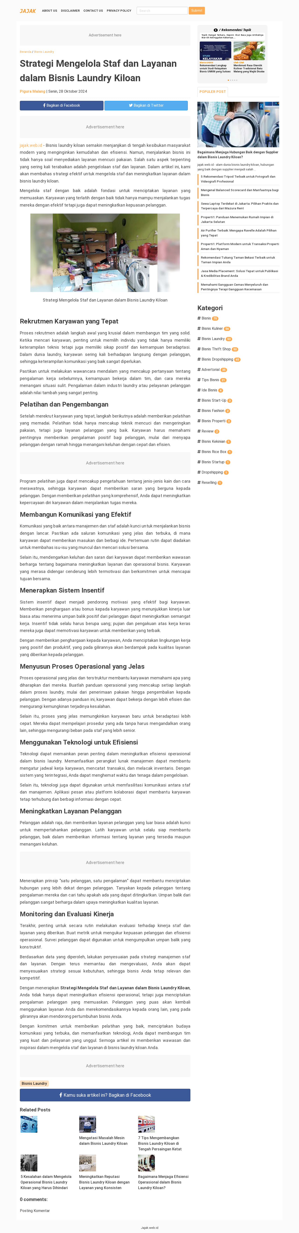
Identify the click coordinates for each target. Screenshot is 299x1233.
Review (210, 431)
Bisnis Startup (215, 462)
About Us (49, 10)
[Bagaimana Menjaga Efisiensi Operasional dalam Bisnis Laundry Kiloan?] (146, 1163)
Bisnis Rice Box (216, 452)
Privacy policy (119, 10)
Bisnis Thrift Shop (219, 349)
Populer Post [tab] (212, 92)
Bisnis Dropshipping (220, 359)
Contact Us (93, 10)
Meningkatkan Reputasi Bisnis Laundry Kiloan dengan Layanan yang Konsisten (104, 1182)
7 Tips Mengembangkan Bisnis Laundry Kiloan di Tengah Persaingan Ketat (160, 1143)
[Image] (238, 124)
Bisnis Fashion (215, 410)
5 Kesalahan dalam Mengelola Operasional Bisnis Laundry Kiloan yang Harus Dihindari (46, 1182)
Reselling (211, 482)
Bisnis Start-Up (216, 400)
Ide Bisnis (211, 390)
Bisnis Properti (216, 421)
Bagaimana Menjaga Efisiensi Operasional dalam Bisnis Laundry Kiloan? (163, 1182)
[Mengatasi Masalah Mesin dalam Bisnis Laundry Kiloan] (87, 1124)
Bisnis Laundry (34, 1083)
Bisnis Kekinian (215, 441)
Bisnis (209, 318)
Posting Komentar (35, 1210)
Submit (196, 10)
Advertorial (213, 369)
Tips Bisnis (213, 380)
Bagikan (63, 105)
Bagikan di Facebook (107, 1095)
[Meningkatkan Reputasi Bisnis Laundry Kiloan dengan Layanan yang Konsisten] (87, 1163)
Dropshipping (214, 472)
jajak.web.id (31, 145)
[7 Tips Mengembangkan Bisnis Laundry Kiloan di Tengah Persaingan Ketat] (146, 1124)
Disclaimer (70, 10)
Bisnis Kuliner (215, 328)
